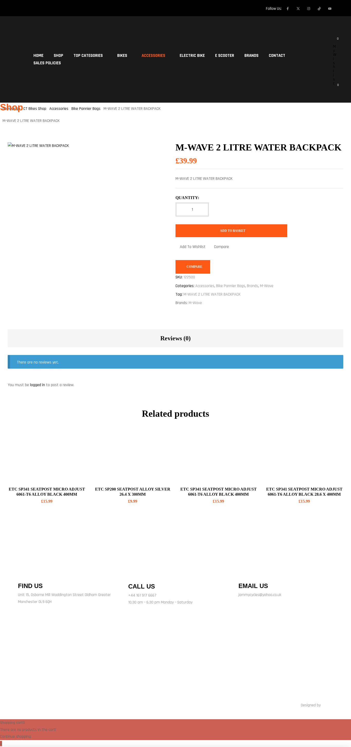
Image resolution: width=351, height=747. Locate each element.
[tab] (175, 338)
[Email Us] (244, 573)
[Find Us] (24, 573)
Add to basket (232, 231)
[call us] (135, 573)
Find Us (30, 585)
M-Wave (266, 286)
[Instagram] (308, 8)
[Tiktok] (109, 669)
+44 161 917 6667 (142, 595)
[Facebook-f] (287, 8)
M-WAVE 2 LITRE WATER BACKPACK (212, 294)
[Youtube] (329, 8)
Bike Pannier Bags (230, 286)
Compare (221, 247)
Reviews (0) (175, 338)
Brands (252, 286)
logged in (37, 385)
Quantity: (187, 197)
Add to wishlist (193, 247)
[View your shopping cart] (334, 88)
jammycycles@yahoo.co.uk (259, 595)
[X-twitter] (298, 8)
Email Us (253, 585)
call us (141, 586)
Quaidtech (330, 705)
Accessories (204, 286)
